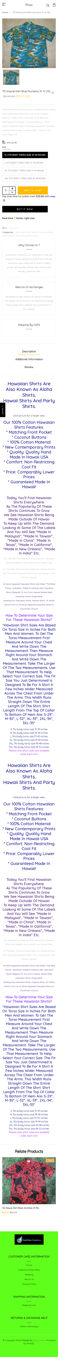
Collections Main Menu (29, 1269)
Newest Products (30, 235)
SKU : (5, 228)
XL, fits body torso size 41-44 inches (24, 170)
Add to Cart (33, 190)
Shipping (29, 1274)
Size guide (12, 142)
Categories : (8, 232)
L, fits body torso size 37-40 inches (24, 162)
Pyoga (25, 1340)
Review (29, 367)
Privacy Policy (29, 1284)
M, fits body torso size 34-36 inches (25, 155)
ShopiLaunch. (39, 1340)
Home (5, 12)
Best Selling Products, (37, 232)
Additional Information (29, 359)
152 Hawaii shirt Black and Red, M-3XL (20, 1208)
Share (3, 411)
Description (29, 351)
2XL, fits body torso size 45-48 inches (25, 178)
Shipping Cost (29, 1305)
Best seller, (20, 232)
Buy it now (25, 209)
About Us (29, 1279)
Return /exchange (29, 1326)
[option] (29, 43)
